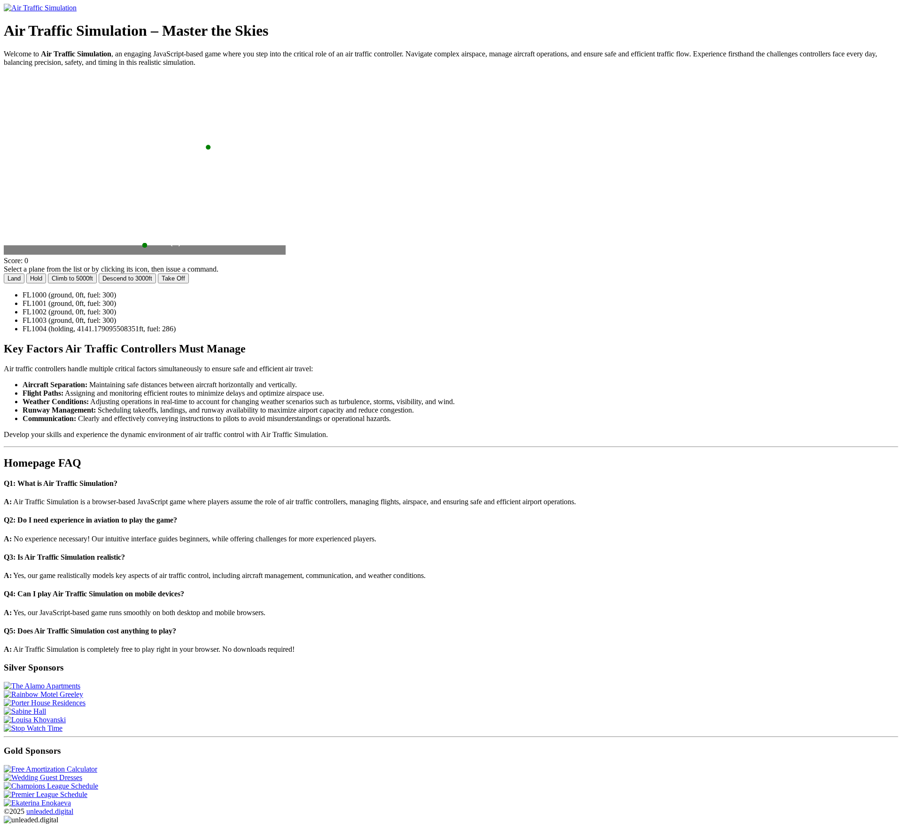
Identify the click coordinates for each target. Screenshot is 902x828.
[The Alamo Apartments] (42, 686)
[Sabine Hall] (25, 711)
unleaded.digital (49, 811)
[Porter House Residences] (45, 703)
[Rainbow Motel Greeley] (43, 694)
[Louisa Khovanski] (35, 720)
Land (14, 278)
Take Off (173, 278)
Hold (36, 278)
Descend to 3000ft (127, 278)
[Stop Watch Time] (33, 728)
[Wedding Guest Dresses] (43, 777)
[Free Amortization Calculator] (50, 769)
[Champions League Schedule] (51, 786)
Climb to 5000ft (72, 278)
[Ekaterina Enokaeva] (37, 803)
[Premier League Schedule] (45, 794)
